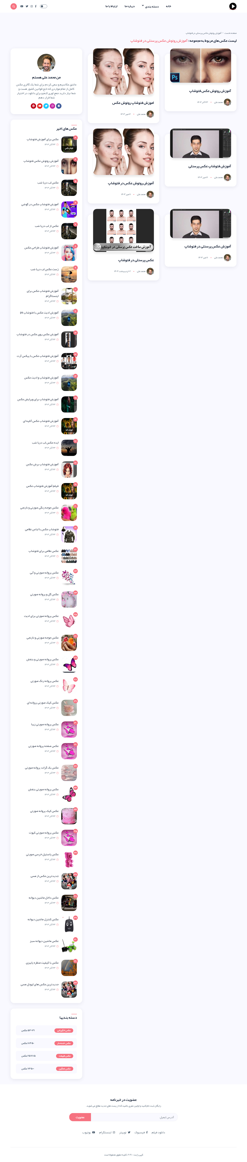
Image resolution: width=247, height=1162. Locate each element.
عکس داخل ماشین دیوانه (44, 898)
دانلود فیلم (158, 1132)
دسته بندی (152, 6)
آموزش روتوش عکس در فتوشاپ (131, 183)
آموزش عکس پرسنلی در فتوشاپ (207, 246)
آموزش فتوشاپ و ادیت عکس (41, 377)
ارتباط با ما (111, 6)
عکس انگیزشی (64, 1030)
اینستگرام (105, 1132)
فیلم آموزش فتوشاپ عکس (42, 486)
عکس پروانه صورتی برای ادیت (41, 616)
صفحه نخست (230, 33)
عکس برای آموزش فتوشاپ (43, 139)
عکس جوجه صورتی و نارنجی (43, 637)
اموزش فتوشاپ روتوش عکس (133, 102)
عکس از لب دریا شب (47, 226)
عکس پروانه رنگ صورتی (45, 681)
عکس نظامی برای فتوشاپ (44, 551)
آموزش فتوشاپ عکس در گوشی (40, 204)
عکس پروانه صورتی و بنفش (42, 659)
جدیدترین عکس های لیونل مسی (40, 984)
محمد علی (218, 102)
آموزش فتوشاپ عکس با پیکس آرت (38, 356)
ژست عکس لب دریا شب (45, 269)
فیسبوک (140, 1132)
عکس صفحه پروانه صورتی (43, 746)
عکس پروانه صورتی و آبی (44, 572)
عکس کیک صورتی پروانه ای (43, 703)
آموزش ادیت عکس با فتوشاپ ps (39, 312)
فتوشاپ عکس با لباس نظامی (42, 529)
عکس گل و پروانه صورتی (44, 594)
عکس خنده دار (64, 1043)
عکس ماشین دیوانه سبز (44, 941)
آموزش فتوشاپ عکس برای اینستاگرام (43, 293)
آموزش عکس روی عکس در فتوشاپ (38, 334)
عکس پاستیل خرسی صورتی (42, 854)
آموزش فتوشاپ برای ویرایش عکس (38, 399)
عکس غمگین (65, 1069)
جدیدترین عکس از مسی (45, 876)
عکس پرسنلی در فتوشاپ (136, 259)
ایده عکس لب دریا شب (45, 442)
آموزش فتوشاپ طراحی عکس (41, 247)
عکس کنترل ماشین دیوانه (43, 919)
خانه (168, 6)
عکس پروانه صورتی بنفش (43, 789)
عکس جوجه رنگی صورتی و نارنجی (39, 507)
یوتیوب (86, 1132)
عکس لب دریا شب (48, 182)
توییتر (122, 1132)
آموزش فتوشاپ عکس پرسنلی (209, 166)
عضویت (80, 1117)
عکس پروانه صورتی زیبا (45, 724)
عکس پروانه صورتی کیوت (44, 833)
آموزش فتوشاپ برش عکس (42, 464)
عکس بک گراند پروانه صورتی (42, 768)
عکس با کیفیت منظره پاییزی (42, 963)
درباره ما (130, 6)
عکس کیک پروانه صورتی (44, 811)
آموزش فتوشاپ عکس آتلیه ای (41, 421)
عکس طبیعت (65, 1056)
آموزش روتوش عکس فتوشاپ (210, 90)
